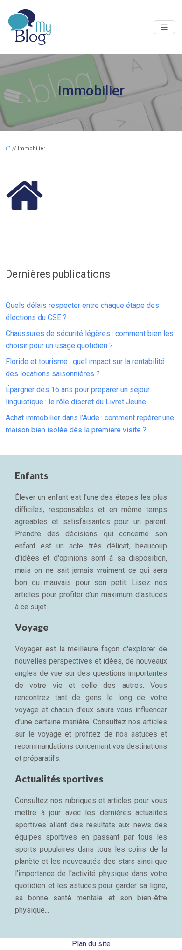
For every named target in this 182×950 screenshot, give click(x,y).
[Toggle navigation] (164, 27)
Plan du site (91, 943)
